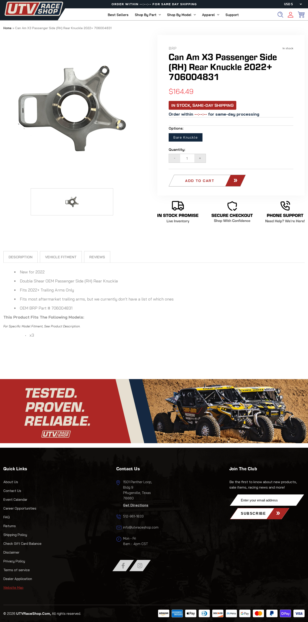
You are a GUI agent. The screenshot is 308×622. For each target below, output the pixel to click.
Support (232, 15)
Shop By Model (179, 15)
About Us (10, 482)
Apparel (208, 15)
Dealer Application (17, 579)
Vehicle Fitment (61, 257)
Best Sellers (118, 15)
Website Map (13, 587)
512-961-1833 (133, 516)
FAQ (6, 517)
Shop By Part (145, 15)
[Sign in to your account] (290, 15)
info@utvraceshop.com (141, 527)
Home (7, 28)
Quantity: (177, 149)
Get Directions (135, 505)
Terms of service (16, 570)
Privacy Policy (14, 561)
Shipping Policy (15, 535)
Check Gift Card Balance (22, 543)
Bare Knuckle (185, 137)
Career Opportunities (19, 508)
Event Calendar (15, 499)
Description (20, 257)
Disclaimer (11, 552)
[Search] (280, 15)
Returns (9, 526)
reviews (97, 257)
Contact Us (12, 491)
